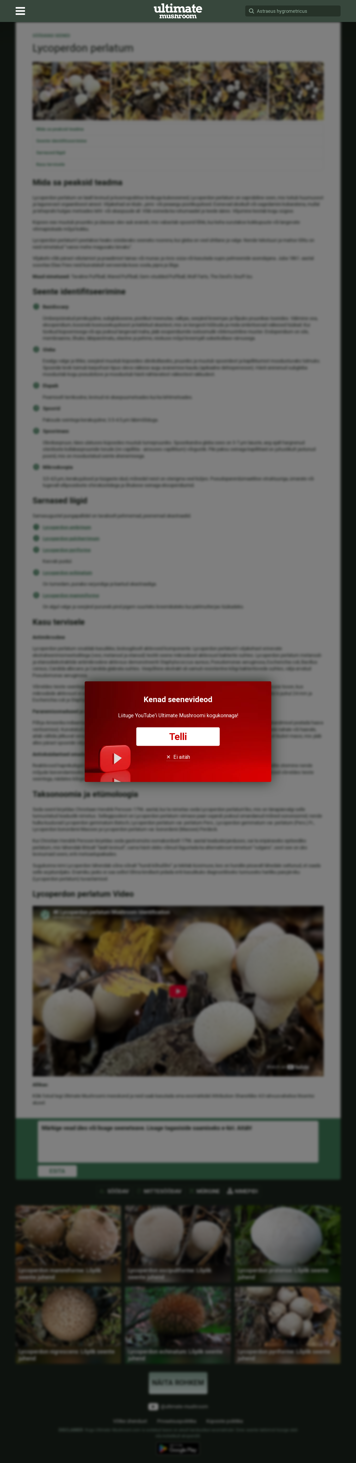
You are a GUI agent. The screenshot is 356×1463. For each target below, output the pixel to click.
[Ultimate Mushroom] (178, 11)
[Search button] (251, 11)
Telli (178, 736)
